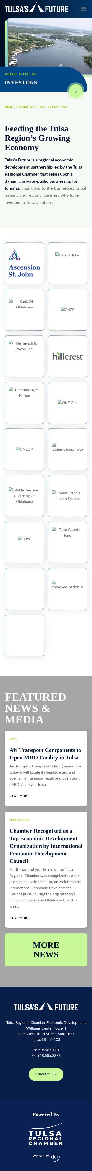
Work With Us (31, 107)
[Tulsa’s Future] (36, 7)
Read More (19, 796)
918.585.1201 (49, 1050)
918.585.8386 (49, 1055)
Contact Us (46, 1074)
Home (10, 107)
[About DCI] (55, 1158)
